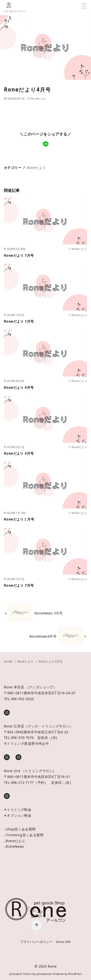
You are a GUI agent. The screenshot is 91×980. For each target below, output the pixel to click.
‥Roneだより (14, 840)
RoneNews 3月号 (48, 613)
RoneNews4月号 (43, 636)
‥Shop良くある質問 (19, 829)
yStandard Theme (20, 974)
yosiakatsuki (44, 974)
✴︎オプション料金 (17, 815)
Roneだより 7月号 (19, 255)
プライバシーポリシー (36, 941)
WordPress (75, 974)
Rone (52, 966)
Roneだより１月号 (19, 519)
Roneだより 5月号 (19, 453)
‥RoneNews (14, 846)
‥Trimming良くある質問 (23, 835)
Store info (63, 941)
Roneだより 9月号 (19, 387)
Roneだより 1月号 (19, 321)
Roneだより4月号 (51, 661)
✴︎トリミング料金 (17, 809)
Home (8, 661)
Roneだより (38, 98)
